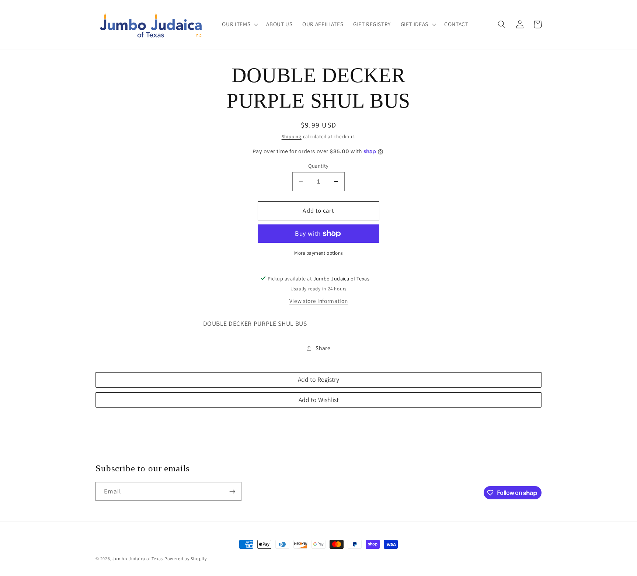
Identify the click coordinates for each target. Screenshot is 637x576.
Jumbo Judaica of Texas (137, 558)
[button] (239, 24)
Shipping (292, 136)
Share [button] (323, 348)
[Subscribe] (232, 491)
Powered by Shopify (185, 558)
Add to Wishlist (319, 399)
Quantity (318, 165)
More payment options (318, 252)
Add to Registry (318, 379)
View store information (318, 300)
